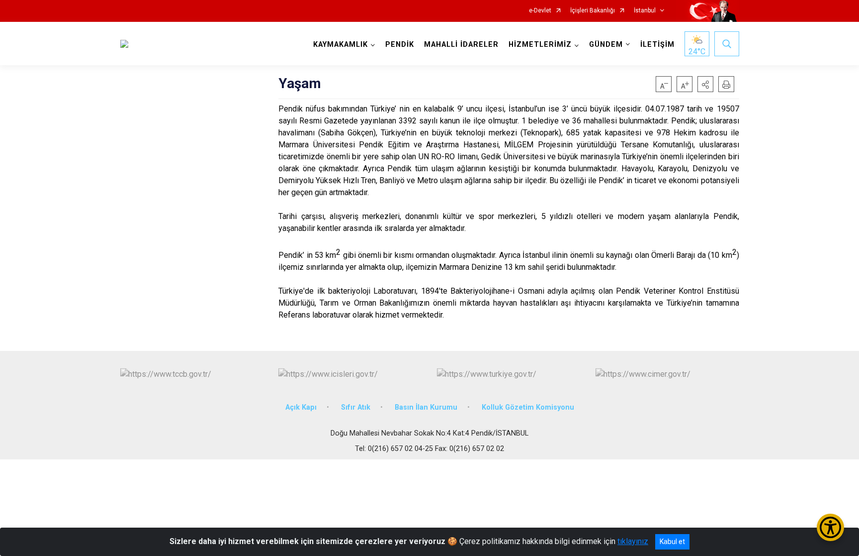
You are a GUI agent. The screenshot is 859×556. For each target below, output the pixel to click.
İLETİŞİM (657, 44)
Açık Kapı (301, 407)
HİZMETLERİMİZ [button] (540, 44)
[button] (705, 84)
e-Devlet (540, 10)
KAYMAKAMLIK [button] (340, 44)
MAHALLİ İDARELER (461, 44)
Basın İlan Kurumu (426, 407)
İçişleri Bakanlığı (592, 10)
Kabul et (672, 542)
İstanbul (645, 10)
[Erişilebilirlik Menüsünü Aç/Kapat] (830, 527)
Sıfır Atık (355, 407)
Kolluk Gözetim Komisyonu (528, 407)
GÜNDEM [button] (606, 44)
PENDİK (399, 44)
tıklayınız (632, 541)
